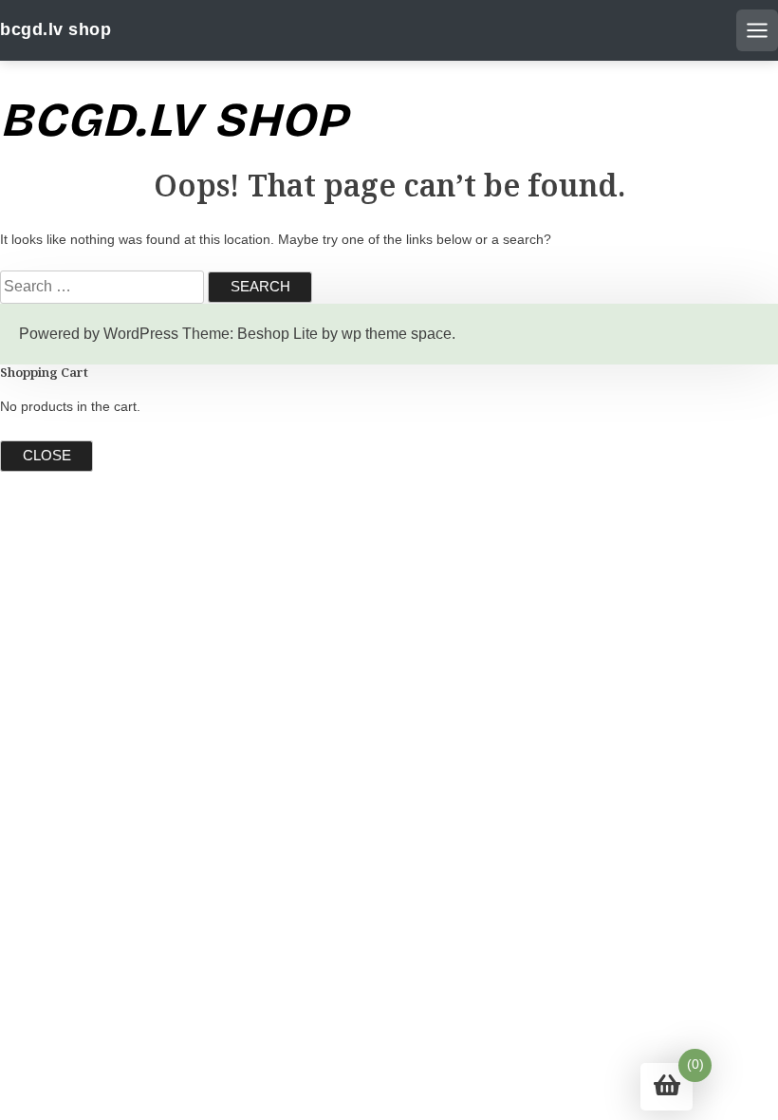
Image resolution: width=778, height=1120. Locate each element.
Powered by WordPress (98, 334)
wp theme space (397, 334)
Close (47, 455)
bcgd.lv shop (55, 29)
